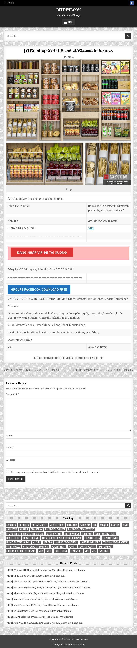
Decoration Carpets (55, 529)
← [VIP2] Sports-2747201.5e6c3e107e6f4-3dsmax (31, 370)
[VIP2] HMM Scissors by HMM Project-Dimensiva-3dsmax (39, 616)
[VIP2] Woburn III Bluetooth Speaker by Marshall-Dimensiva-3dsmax (45, 570)
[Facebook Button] (132, 3)
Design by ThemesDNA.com (69, 644)
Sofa (41, 551)
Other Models (66, 357)
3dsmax (70, 56)
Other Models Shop (83, 357)
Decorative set (54, 533)
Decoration (36, 529)
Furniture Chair (31, 538)
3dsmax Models (51, 357)
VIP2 (91, 228)
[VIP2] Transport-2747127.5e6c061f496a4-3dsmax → (103, 370)
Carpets (115, 525)
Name (10, 435)
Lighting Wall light (90, 542)
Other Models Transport (35, 546)
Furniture (87, 533)
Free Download (72, 533)
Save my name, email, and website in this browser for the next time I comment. (55, 472)
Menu (11, 2)
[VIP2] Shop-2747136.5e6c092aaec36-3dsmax (68, 50)
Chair (125, 525)
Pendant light (58, 546)
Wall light (104, 551)
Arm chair (72, 525)
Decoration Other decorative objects (25, 533)
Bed (95, 525)
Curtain (24, 529)
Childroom (11, 529)
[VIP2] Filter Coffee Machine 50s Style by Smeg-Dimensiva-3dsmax (44, 622)
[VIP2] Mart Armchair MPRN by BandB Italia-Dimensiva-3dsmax (42, 605)
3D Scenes (24, 525)
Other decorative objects (115, 542)
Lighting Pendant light (66, 542)
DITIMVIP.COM (68, 10)
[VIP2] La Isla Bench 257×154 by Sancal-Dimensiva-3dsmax (39, 611)
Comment (12, 394)
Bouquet (104, 525)
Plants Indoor (105, 546)
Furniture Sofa (92, 538)
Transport (76, 551)
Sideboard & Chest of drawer (20, 551)
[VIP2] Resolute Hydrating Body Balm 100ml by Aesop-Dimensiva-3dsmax (48, 587)
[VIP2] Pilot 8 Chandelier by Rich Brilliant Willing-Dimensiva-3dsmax (45, 593)
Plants (72, 546)
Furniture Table (110, 538)
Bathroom (85, 525)
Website (10, 459)
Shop (96, 357)
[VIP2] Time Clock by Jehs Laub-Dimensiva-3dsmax (35, 575)
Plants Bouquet (87, 546)
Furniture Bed (13, 538)
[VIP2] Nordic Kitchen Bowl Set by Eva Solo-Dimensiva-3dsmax (42, 599)
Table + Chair (61, 551)
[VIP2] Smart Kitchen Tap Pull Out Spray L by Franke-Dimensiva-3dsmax (47, 581)
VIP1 (87, 551)
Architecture (57, 525)
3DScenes (11, 525)
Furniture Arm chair (105, 533)
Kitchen (36, 542)
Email (10, 447)
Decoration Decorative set (81, 529)
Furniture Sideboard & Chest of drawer (62, 538)
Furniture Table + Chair (18, 542)
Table (48, 551)
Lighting (48, 542)
